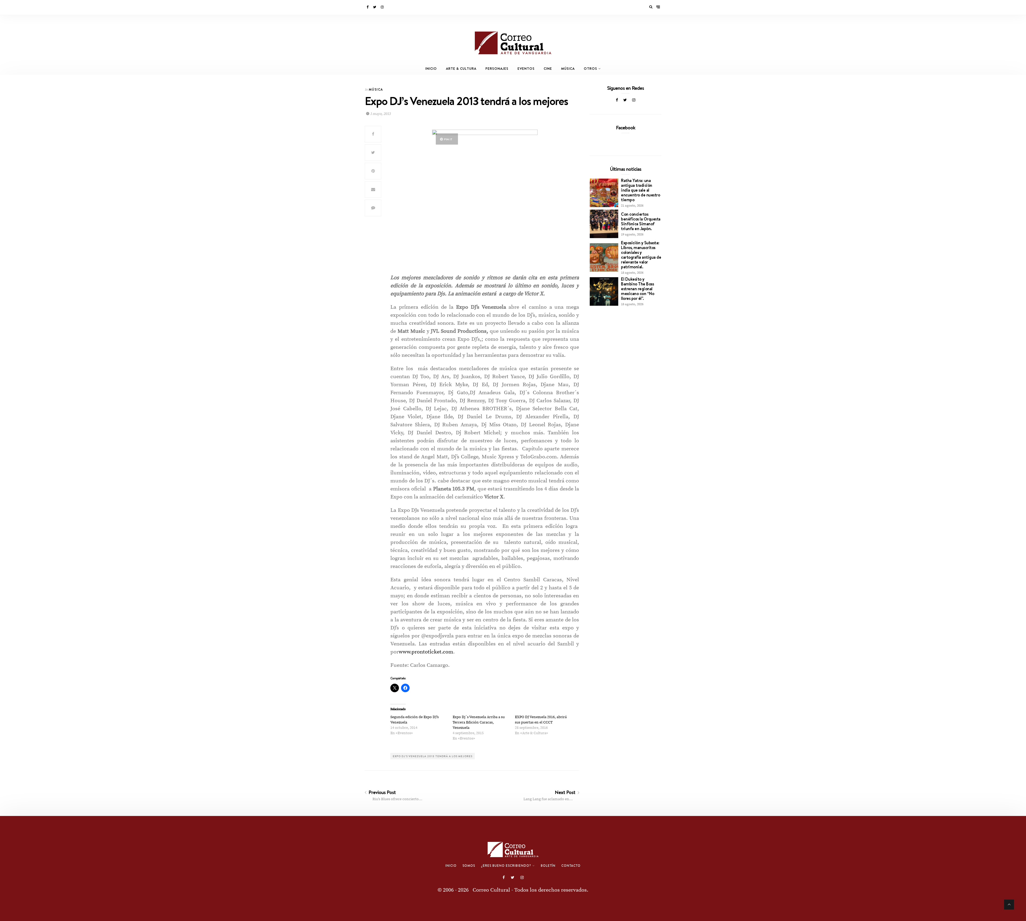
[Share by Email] (373, 189)
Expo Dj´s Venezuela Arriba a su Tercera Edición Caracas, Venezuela (479, 722)
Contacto (571, 866)
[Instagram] (382, 7)
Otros (590, 68)
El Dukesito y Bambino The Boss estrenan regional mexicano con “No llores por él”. (637, 288)
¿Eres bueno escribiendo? (506, 866)
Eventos (526, 68)
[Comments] (373, 208)
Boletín (548, 866)
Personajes (496, 68)
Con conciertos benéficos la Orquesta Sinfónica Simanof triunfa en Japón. (640, 221)
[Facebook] (368, 7)
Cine (548, 68)
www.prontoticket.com (426, 652)
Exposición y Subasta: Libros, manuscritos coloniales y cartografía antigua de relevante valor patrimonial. (641, 255)
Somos (469, 866)
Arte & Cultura (461, 68)
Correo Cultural (491, 890)
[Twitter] (375, 7)
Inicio (431, 68)
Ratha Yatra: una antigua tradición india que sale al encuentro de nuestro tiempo (640, 190)
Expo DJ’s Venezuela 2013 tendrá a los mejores (432, 756)
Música (568, 68)
